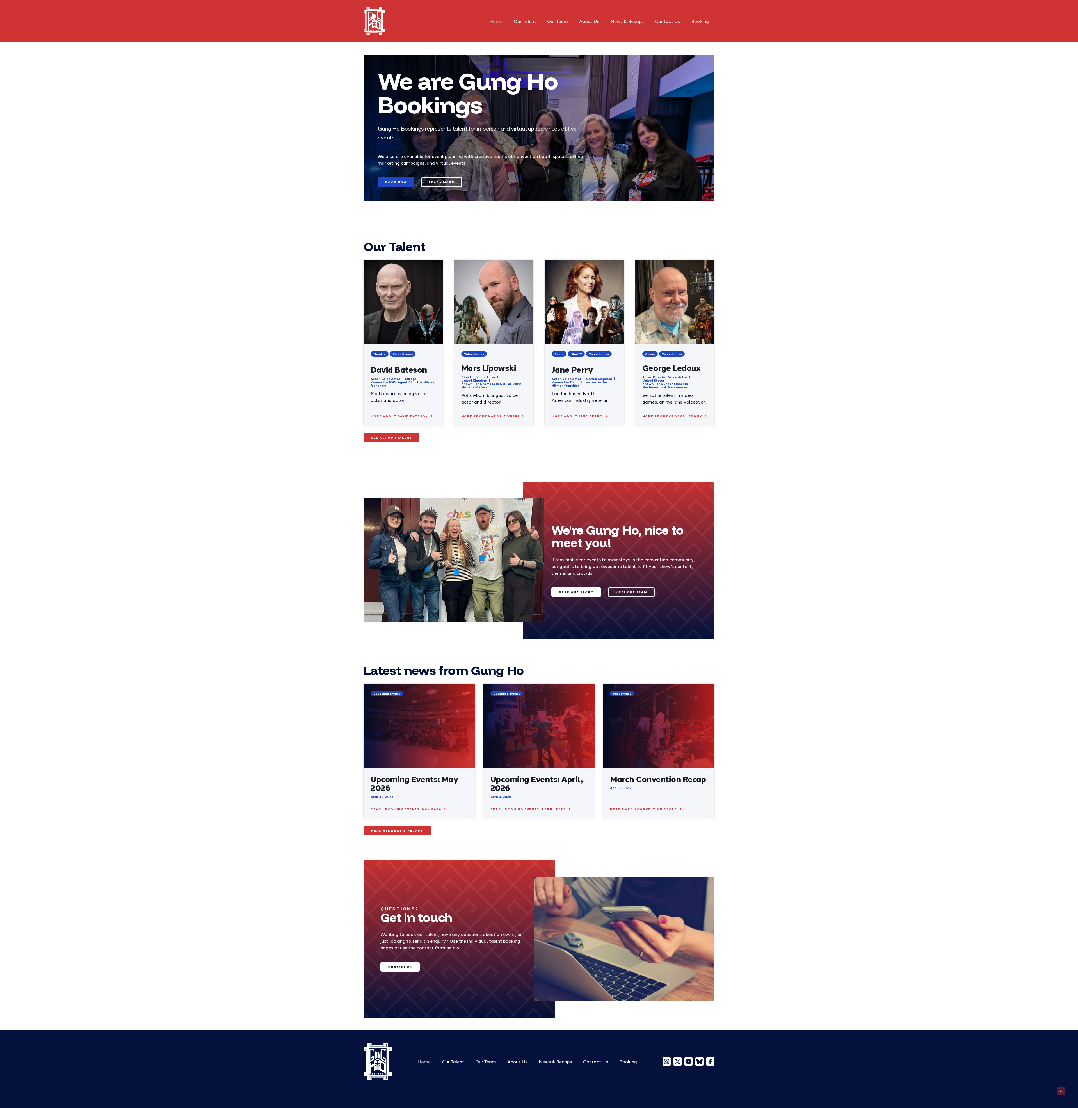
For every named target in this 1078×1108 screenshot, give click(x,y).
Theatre (379, 354)
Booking (700, 21)
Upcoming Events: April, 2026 (536, 783)
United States (653, 380)
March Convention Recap (658, 778)
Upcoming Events (386, 693)
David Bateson (399, 369)
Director (468, 377)
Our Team (557, 21)
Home (496, 21)
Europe (411, 378)
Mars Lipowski (488, 367)
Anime (650, 354)
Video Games (403, 354)
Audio (558, 354)
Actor (375, 378)
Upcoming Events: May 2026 (414, 783)
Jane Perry (572, 369)
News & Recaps (627, 21)
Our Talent (525, 21)
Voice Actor (390, 378)
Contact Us (667, 21)
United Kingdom (474, 380)
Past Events (622, 693)
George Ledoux (671, 367)
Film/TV (576, 354)
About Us (589, 21)
